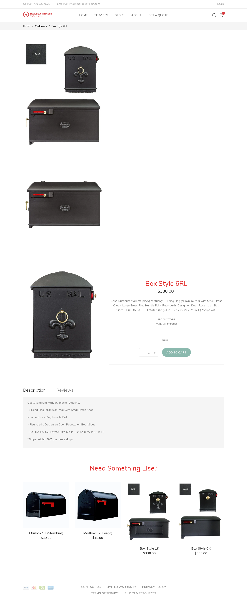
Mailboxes (41, 26)
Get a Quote (158, 15)
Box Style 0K (200, 548)
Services (101, 15)
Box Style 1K (149, 548)
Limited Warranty (121, 587)
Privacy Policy (154, 587)
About (136, 15)
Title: (165, 340)
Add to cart (176, 352)
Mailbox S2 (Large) (97, 533)
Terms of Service (104, 593)
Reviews (64, 390)
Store (119, 15)
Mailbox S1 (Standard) (46, 533)
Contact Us (91, 587)
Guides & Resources (140, 593)
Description (34, 390)
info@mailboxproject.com (84, 3)
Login (220, 3)
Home (83, 15)
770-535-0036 (41, 3)
